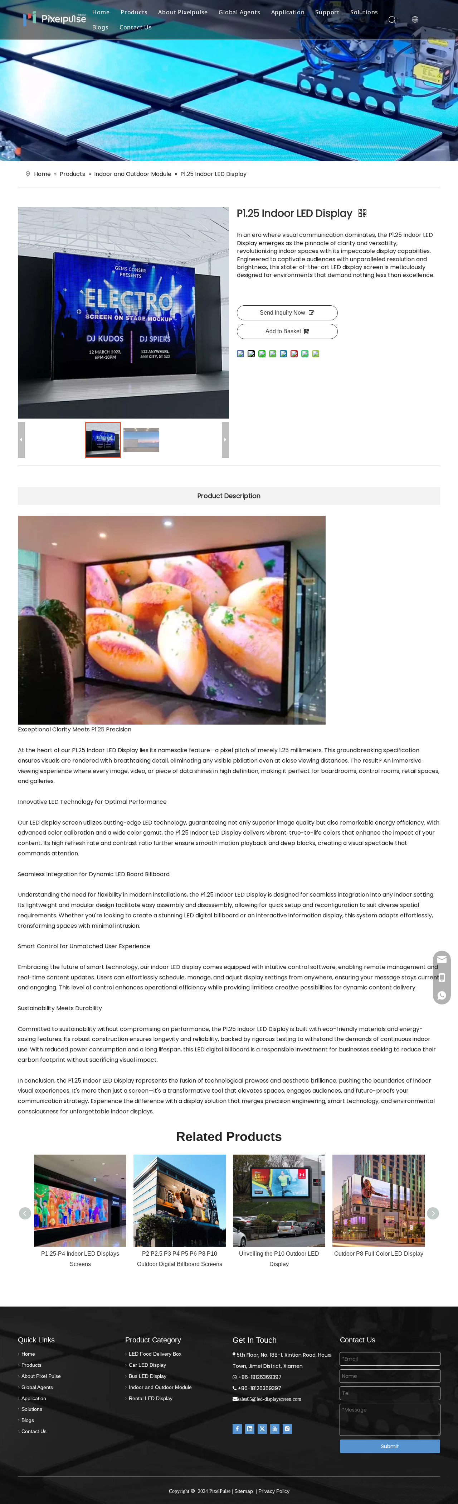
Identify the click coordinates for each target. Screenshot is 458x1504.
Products (134, 12)
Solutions (364, 12)
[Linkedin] (249, 1429)
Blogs (100, 27)
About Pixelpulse (183, 12)
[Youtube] (274, 1429)
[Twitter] (262, 1429)
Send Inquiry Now (282, 313)
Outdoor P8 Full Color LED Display (378, 1254)
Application (288, 12)
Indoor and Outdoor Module (160, 1387)
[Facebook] (237, 1429)
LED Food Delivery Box (155, 1354)
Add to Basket (283, 331)
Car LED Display (147, 1365)
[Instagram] (287, 1429)
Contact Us (136, 27)
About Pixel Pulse (41, 1376)
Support (327, 12)
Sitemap (243, 1491)
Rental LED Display (150, 1398)
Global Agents (239, 12)
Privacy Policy (273, 1491)
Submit (390, 1446)
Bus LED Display (147, 1376)
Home (101, 12)
